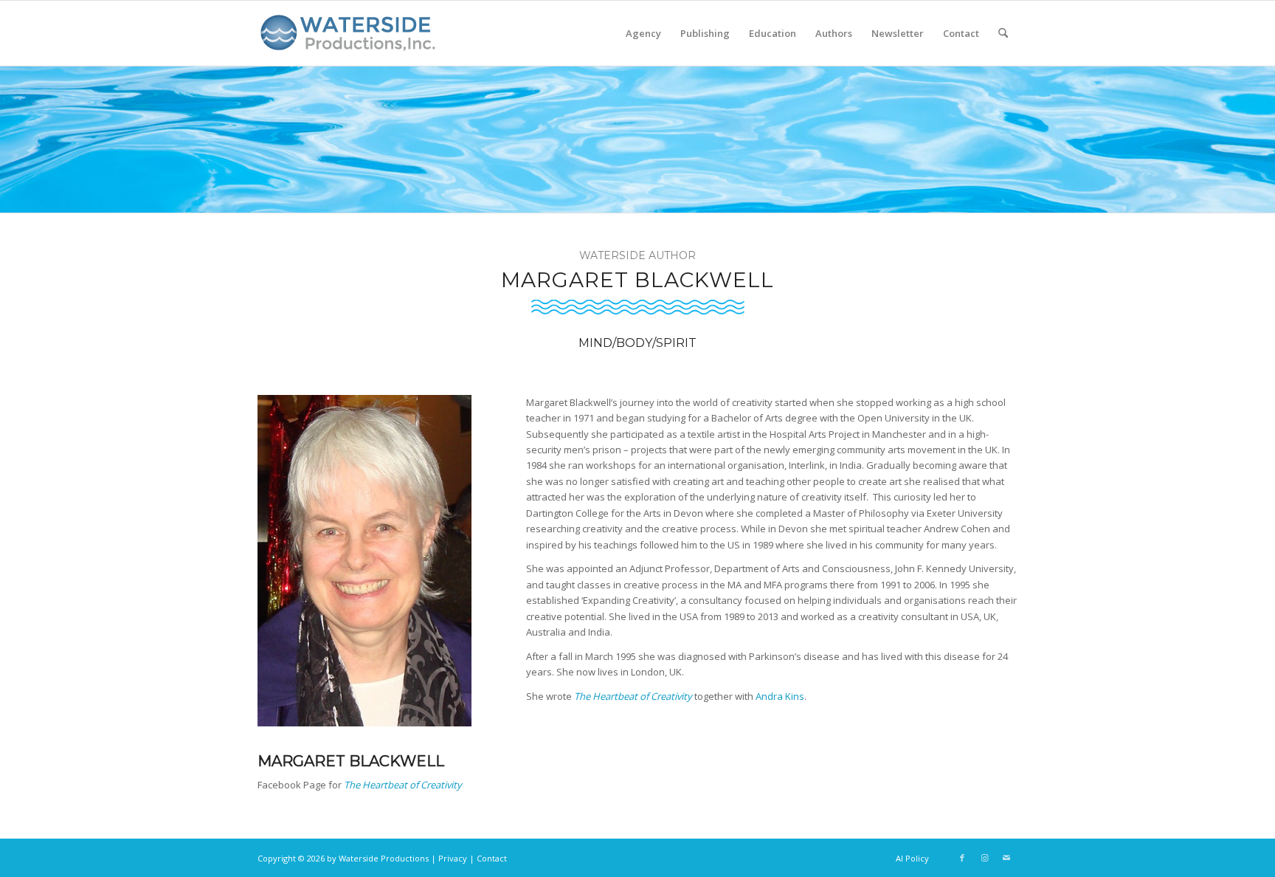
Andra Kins (780, 696)
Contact (492, 858)
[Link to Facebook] (962, 858)
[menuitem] (643, 33)
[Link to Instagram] (984, 858)
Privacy (452, 858)
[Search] (1003, 33)
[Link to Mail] (1006, 858)
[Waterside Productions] (350, 39)
